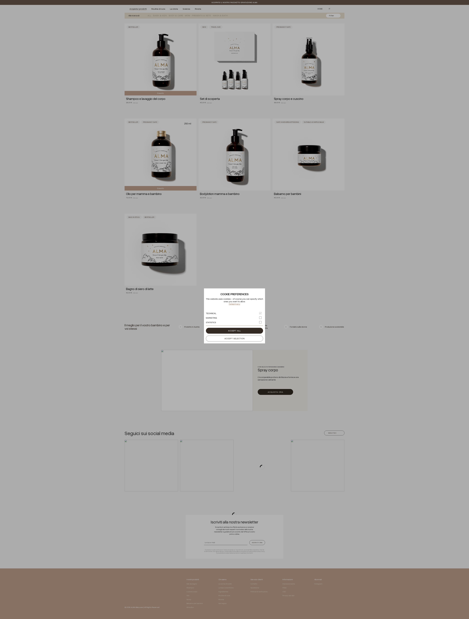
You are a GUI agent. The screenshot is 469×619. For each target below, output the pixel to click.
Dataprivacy (234, 304)
